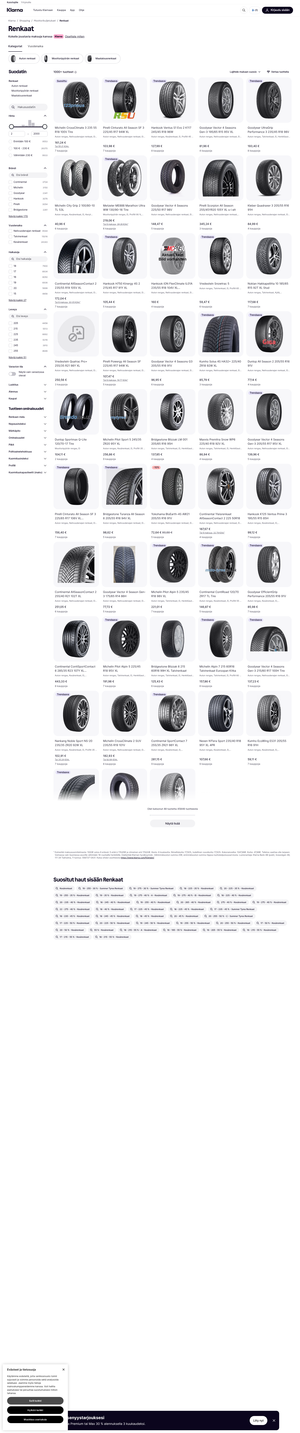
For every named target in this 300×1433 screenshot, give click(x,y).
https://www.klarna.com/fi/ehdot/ (137, 857)
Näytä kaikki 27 (17, 300)
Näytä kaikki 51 (17, 357)
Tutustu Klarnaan (43, 10)
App (72, 10)
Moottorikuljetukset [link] (45, 20)
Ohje (81, 10)
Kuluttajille (12, 2)
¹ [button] (115, 224)
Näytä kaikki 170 (18, 216)
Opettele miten (74, 36)
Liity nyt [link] (258, 1420)
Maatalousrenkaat (21, 95)
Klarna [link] (11, 20)
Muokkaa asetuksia (35, 1419)
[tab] (15, 46)
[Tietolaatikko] (75, 72)
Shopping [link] (24, 20)
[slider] (11, 126)
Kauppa (61, 10)
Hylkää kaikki (35, 1410)
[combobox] (245, 72)
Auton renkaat (19, 85)
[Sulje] (63, 1369)
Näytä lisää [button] (172, 823)
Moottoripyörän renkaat (24, 90)
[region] (35, 1397)
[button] (255, 10)
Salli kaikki (35, 1400)
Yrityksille (26, 2)
